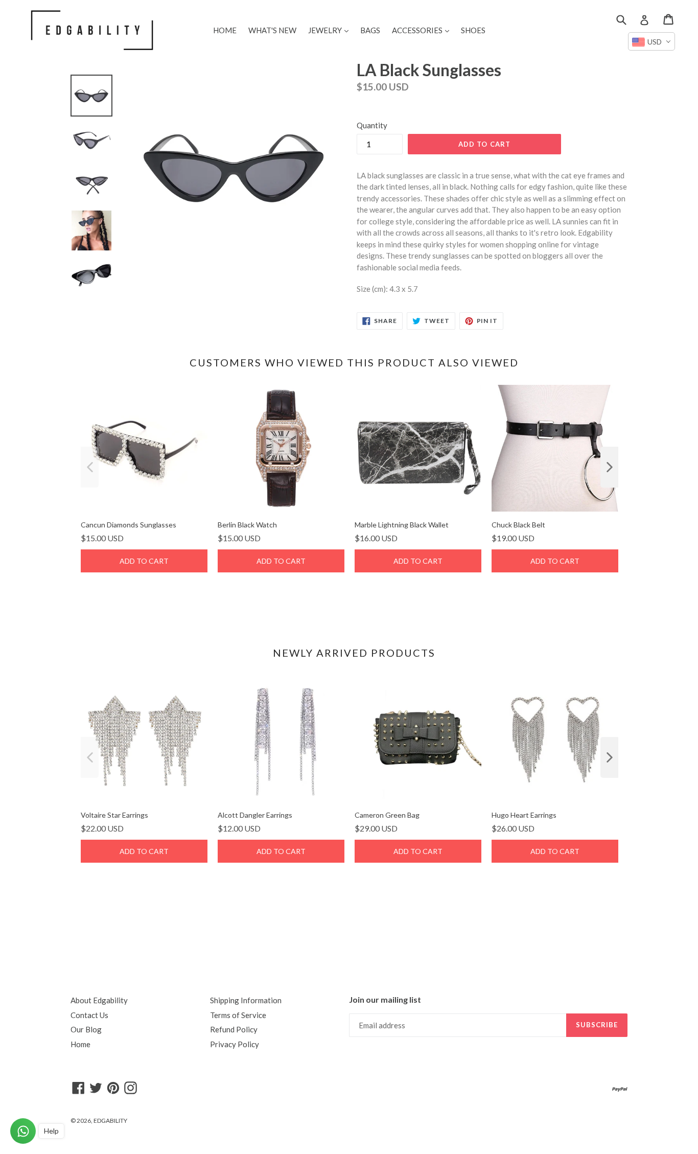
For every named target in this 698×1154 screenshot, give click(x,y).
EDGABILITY (110, 1120)
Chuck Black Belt (518, 524)
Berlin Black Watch (247, 524)
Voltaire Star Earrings (114, 815)
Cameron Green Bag (387, 815)
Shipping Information (246, 1000)
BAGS (370, 30)
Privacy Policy (234, 1044)
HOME (225, 30)
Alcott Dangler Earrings (255, 815)
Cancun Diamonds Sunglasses (128, 524)
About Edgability (99, 1000)
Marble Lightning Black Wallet (402, 524)
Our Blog (86, 1029)
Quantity (372, 125)
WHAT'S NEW (272, 30)
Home (80, 1044)
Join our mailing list (385, 999)
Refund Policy (234, 1029)
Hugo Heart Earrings (524, 815)
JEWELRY (331, 30)
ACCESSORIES (423, 30)
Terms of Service (238, 1015)
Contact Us (89, 1015)
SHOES (473, 30)
